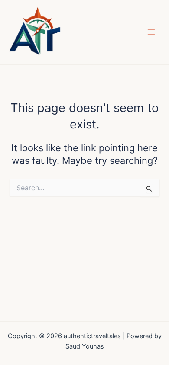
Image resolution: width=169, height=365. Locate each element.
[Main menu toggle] (151, 32)
